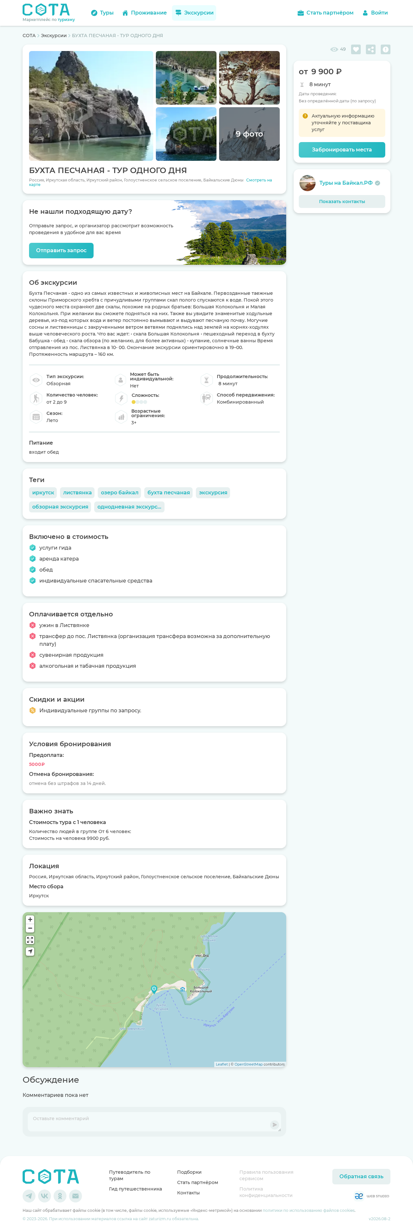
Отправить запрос (61, 250)
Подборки (189, 1172)
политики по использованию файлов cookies (309, 1210)
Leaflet (222, 1064)
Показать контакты (342, 201)
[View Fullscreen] (30, 940)
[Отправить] (274, 1124)
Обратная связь (361, 1176)
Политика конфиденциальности (266, 1192)
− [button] (30, 928)
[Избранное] (356, 49)
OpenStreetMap (249, 1064)
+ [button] (30, 919)
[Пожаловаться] (385, 49)
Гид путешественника (135, 1189)
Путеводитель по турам (129, 1175)
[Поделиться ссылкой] (371, 49)
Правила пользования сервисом (266, 1175)
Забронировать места (342, 150)
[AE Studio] (371, 1196)
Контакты (188, 1193)
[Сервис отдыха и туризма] (51, 1176)
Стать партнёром (197, 1182)
